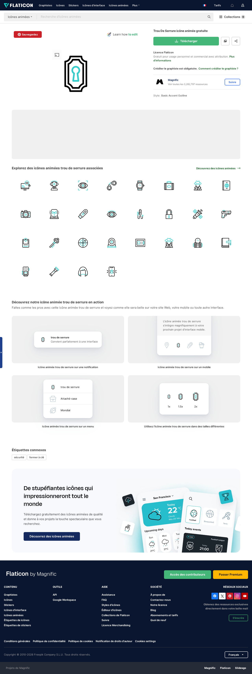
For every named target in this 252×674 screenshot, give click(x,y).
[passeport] (226, 185)
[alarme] (54, 214)
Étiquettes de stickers (17, 625)
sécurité (19, 457)
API (55, 594)
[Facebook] (214, 596)
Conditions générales (17, 641)
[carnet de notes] (226, 242)
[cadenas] (169, 214)
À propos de (157, 594)
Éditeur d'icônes (111, 610)
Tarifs (217, 5)
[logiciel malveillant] (111, 271)
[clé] (54, 242)
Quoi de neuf (158, 620)
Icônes (60, 5)
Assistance (108, 594)
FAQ (104, 599)
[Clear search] (200, 17)
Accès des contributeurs (187, 574)
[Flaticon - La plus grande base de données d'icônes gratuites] (18, 5)
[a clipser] (140, 214)
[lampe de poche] (54, 271)
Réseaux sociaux (235, 586)
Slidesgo (240, 667)
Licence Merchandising (116, 625)
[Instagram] (237, 596)
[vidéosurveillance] (111, 242)
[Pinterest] (229, 596)
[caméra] (25, 214)
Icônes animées (118, 5)
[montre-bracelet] (140, 185)
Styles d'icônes (111, 604)
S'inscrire (238, 617)
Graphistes (45, 5)
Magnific (210, 667)
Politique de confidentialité (49, 641)
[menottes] (111, 185)
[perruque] (83, 271)
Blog (153, 610)
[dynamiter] (197, 242)
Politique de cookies (80, 641)
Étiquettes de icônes (16, 620)
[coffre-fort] (140, 242)
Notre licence (158, 604)
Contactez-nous (160, 599)
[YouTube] (244, 596)
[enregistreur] (25, 271)
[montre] (111, 214)
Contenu (10, 586)
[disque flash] (83, 214)
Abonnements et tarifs (164, 615)
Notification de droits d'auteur (114, 641)
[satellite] (197, 214)
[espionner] (197, 185)
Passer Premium (230, 574)
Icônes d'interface (93, 5)
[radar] (83, 242)
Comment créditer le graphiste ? (218, 68)
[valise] (169, 185)
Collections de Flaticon (116, 615)
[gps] (25, 242)
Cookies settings (145, 641)
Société (156, 586)
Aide (105, 586)
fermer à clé (36, 457)
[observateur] (25, 185)
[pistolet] (226, 214)
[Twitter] (222, 596)
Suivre (105, 620)
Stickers (74, 5)
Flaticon (225, 667)
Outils (57, 586)
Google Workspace (64, 599)
